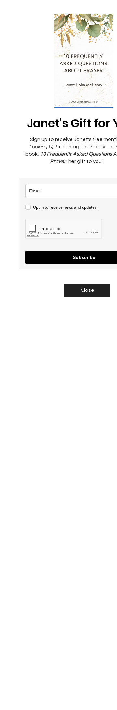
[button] (87, 290)
